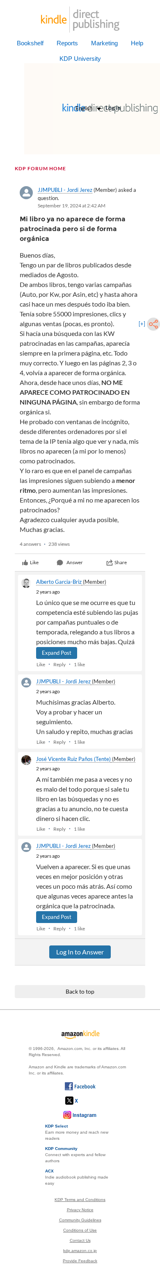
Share (120, 562)
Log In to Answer (80, 952)
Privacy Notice (80, 1210)
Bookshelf (30, 43)
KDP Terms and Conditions (80, 1199)
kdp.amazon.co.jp (80, 1250)
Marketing (104, 43)
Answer (74, 562)
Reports (67, 43)
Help (137, 43)
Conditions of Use (80, 1230)
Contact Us (80, 1240)
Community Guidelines (80, 1220)
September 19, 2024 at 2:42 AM (71, 205)
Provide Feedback (80, 1261)
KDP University (80, 58)
